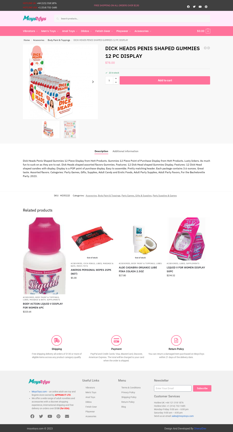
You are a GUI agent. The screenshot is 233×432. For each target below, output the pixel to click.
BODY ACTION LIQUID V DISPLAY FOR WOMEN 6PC (43, 305)
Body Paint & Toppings (59, 40)
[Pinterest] (206, 6)
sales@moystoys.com (183, 416)
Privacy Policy (128, 392)
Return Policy (128, 402)
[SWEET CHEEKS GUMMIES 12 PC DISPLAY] (208, 48)
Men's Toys (82, 266)
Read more (92, 284)
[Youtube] (200, 6)
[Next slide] (93, 81)
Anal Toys (90, 397)
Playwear (90, 411)
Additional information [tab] (125, 151)
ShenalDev (200, 428)
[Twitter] (194, 6)
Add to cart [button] (44, 318)
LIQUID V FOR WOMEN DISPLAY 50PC (186, 269)
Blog (123, 406)
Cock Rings (89, 263)
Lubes (26, 300)
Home (27, 40)
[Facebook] (188, 6)
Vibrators (90, 387)
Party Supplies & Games (165, 195)
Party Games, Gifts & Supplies (137, 195)
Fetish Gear (91, 406)
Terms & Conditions (131, 387)
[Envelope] (67, 416)
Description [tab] (101, 151)
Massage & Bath (38, 300)
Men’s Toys (91, 392)
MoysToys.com (39, 391)
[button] (203, 31)
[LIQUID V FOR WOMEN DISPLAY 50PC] (188, 239)
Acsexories (38, 40)
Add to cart (165, 80)
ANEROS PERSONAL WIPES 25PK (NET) (91, 271)
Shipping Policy (128, 397)
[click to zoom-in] (60, 81)
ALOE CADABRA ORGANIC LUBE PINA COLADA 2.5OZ (138, 269)
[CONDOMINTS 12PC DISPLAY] (205, 48)
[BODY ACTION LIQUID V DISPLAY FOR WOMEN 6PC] (44, 255)
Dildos (89, 402)
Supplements (53, 300)
